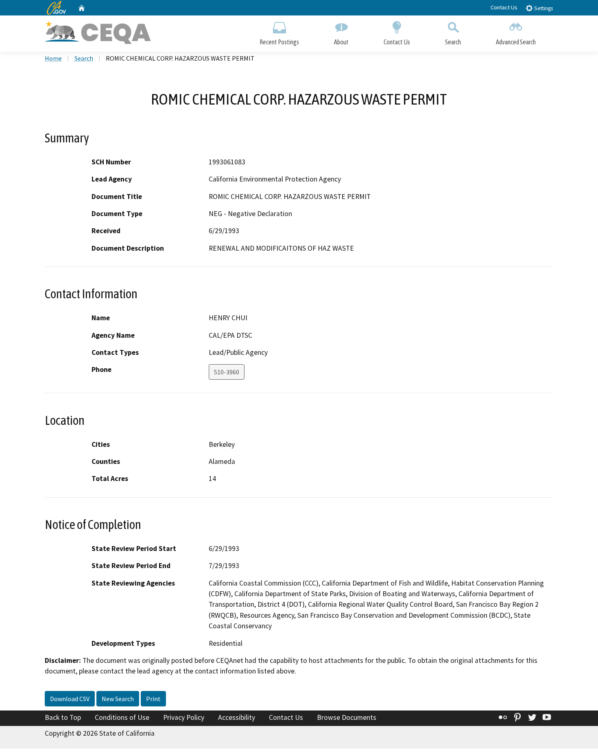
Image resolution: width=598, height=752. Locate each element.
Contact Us (504, 7)
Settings (543, 8)
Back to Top (63, 717)
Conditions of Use (122, 717)
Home (53, 58)
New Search (118, 699)
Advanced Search (516, 42)
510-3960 (226, 372)
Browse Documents (346, 717)
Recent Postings (279, 42)
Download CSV (69, 699)
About (341, 42)
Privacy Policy (183, 717)
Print (153, 699)
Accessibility (236, 717)
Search (453, 42)
